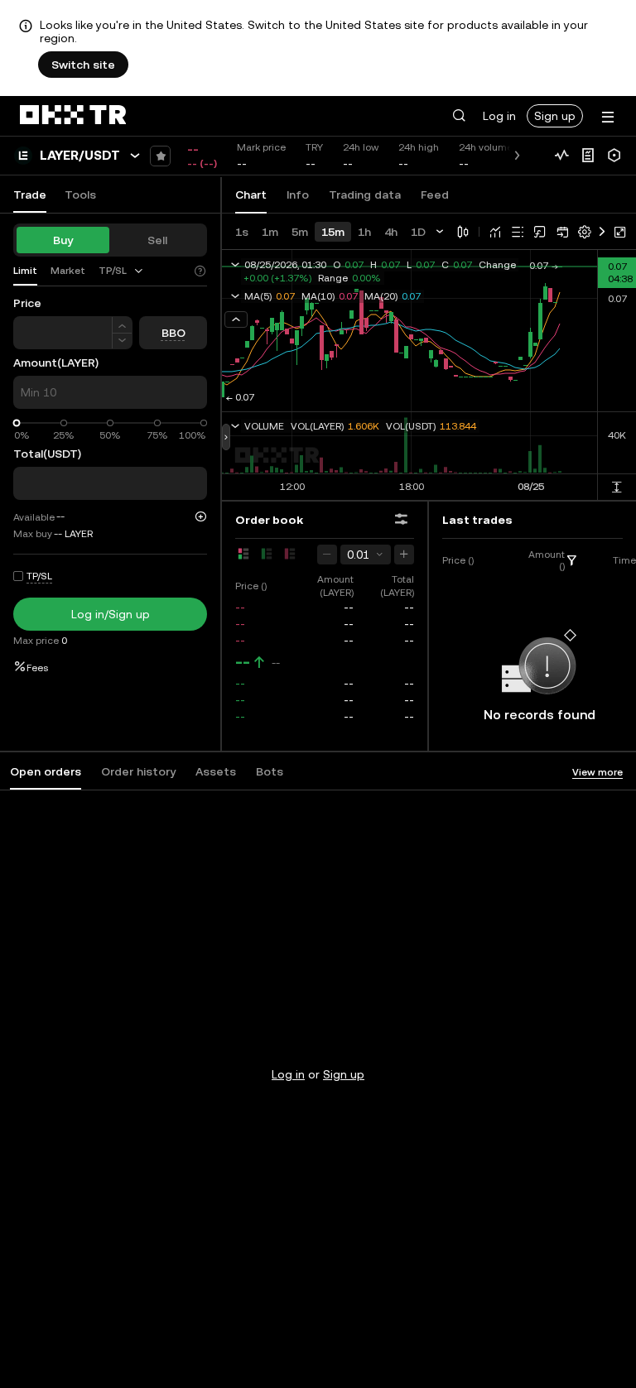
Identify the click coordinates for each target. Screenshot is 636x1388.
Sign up (555, 115)
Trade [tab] (29, 194)
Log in (499, 115)
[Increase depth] (404, 554)
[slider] (17, 423)
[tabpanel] (318, 1041)
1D (418, 231)
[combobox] (122, 270)
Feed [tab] (435, 194)
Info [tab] (298, 194)
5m (300, 231)
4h (391, 231)
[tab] (122, 271)
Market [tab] (68, 270)
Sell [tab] (157, 240)
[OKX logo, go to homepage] (73, 116)
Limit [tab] (25, 270)
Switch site (83, 64)
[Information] (588, 155)
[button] (458, 116)
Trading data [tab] (365, 194)
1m (270, 231)
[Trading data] (561, 155)
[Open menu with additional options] (608, 117)
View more (597, 772)
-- (242, 662)
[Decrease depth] (327, 554)
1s (241, 231)
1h (364, 231)
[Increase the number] (122, 325)
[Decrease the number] (122, 341)
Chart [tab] (251, 194)
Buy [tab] (63, 240)
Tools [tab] (80, 194)
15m (332, 231)
